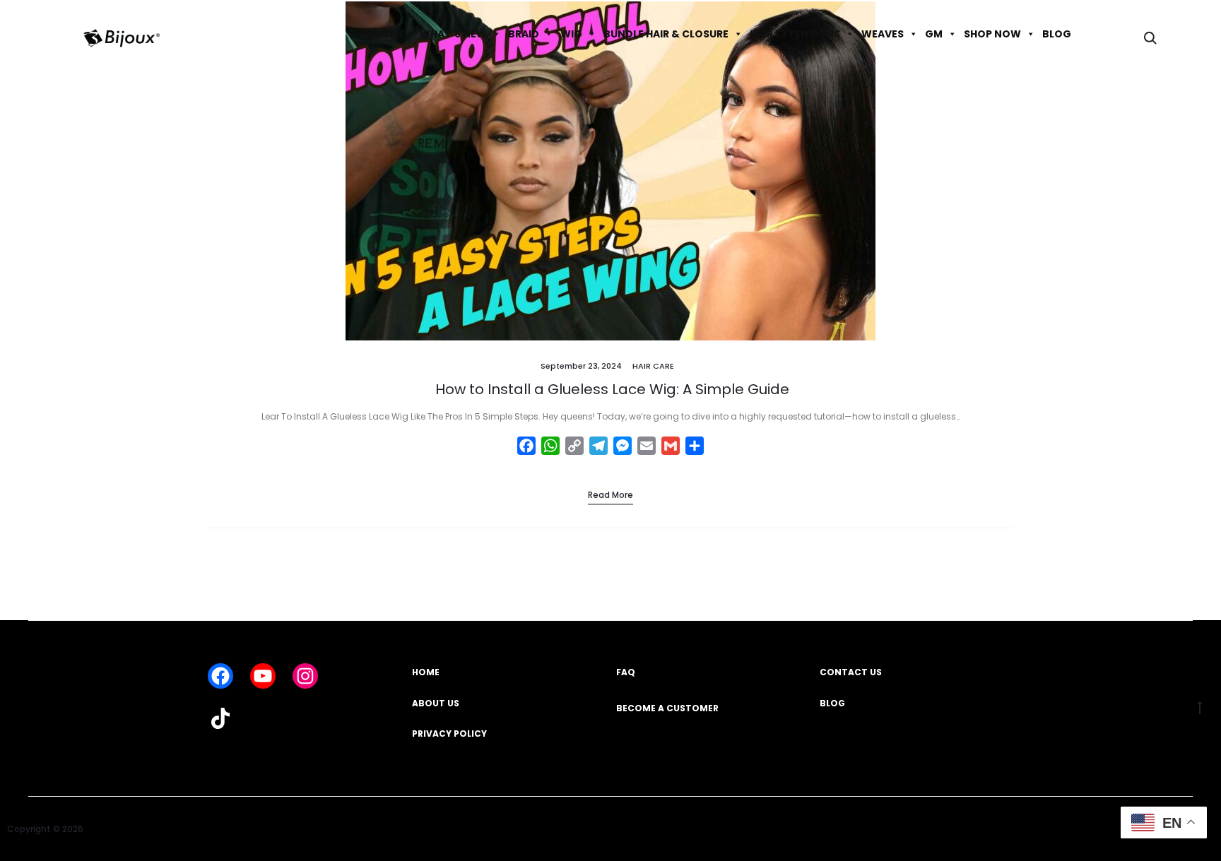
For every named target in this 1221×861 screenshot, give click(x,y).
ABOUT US (435, 703)
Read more (610, 495)
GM (934, 34)
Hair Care (653, 366)
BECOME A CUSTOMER (667, 708)
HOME (426, 672)
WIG (571, 34)
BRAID (523, 34)
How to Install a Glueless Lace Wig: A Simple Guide (610, 389)
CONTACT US (851, 672)
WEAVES (882, 34)
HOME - (393, 34)
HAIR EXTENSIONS (795, 34)
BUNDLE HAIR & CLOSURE (666, 34)
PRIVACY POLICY (449, 734)
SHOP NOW (992, 34)
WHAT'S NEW (453, 34)
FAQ (625, 672)
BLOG (1056, 34)
